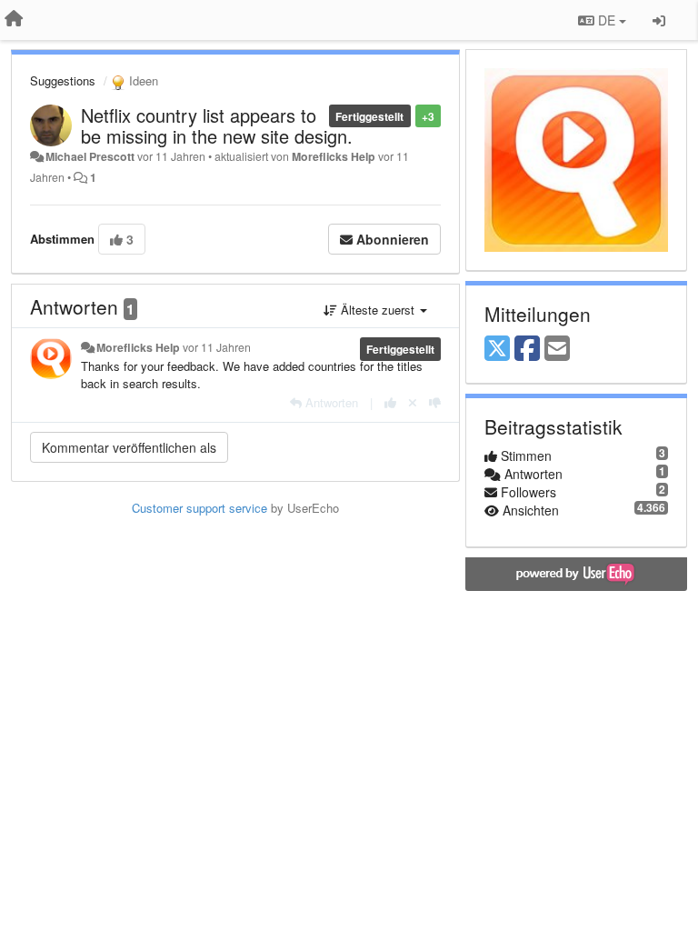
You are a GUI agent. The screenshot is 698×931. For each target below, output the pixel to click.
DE (606, 20)
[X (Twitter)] (497, 349)
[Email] (557, 349)
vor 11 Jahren (217, 347)
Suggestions (62, 80)
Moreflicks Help (333, 156)
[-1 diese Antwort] (435, 402)
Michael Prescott (90, 156)
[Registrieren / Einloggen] (659, 20)
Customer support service (199, 507)
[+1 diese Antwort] (390, 402)
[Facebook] (527, 349)
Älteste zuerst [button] (377, 309)
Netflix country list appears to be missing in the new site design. (217, 125)
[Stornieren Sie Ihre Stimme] (412, 402)
